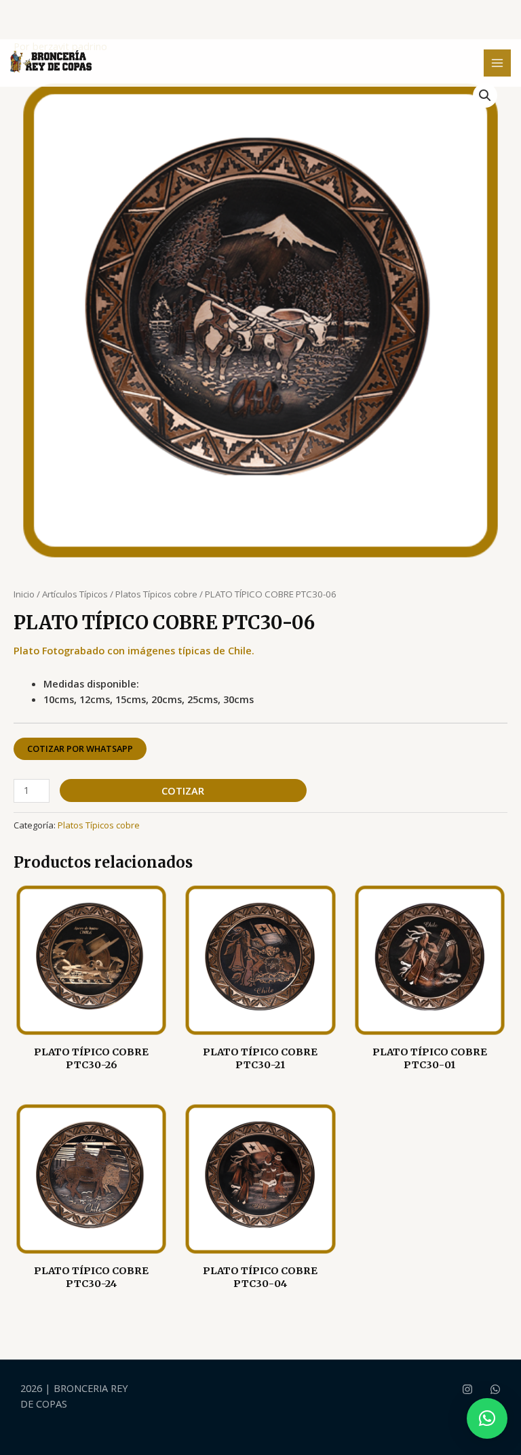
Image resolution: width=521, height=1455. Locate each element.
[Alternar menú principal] (497, 63)
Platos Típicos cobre (156, 594)
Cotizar (182, 790)
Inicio (24, 594)
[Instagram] (467, 1389)
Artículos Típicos (75, 594)
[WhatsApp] (495, 1389)
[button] (485, 95)
